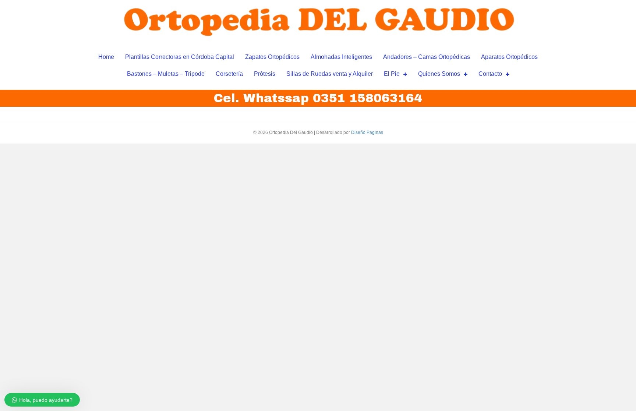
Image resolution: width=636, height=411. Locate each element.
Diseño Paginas (367, 132)
